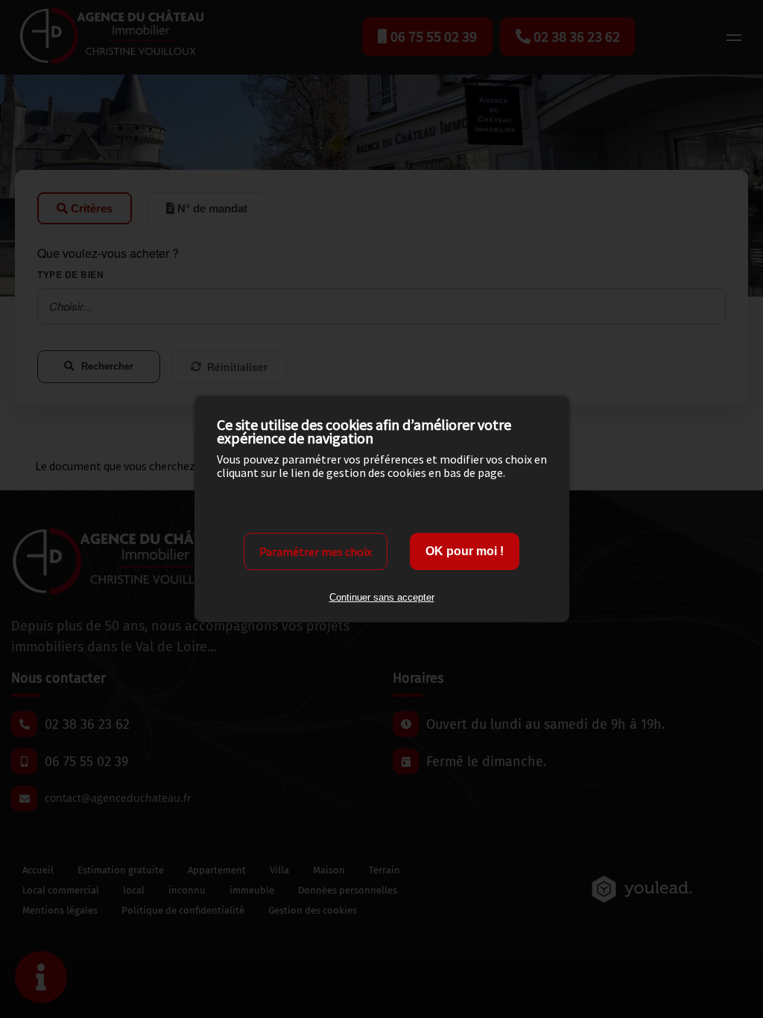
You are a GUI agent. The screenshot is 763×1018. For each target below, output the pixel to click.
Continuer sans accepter (381, 597)
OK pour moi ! (464, 551)
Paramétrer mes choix (315, 551)
